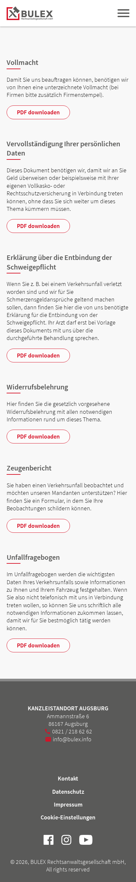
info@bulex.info (72, 739)
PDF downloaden (38, 112)
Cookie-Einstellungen (68, 817)
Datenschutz (68, 791)
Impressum (68, 804)
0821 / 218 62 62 (72, 731)
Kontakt (68, 778)
